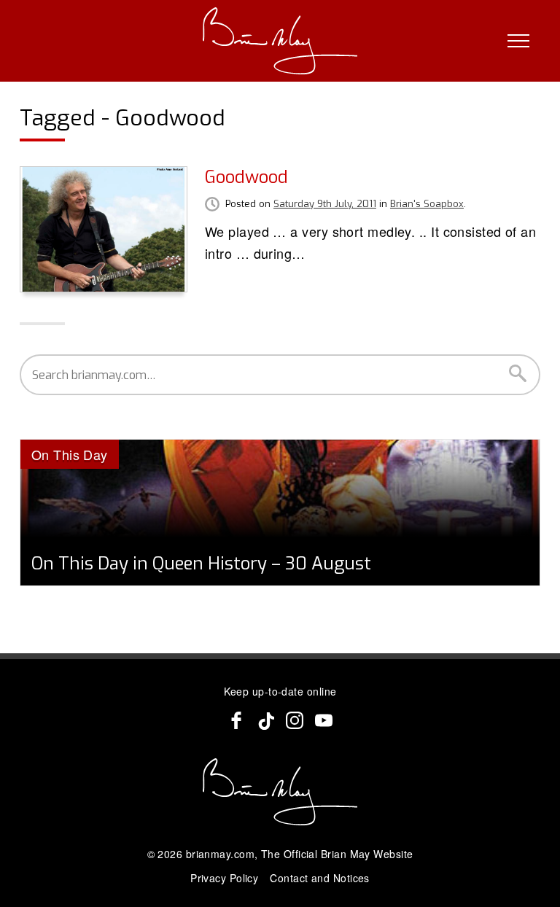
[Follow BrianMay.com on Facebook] (236, 720)
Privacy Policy (224, 878)
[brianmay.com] (280, 41)
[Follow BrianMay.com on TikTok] (265, 720)
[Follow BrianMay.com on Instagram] (294, 720)
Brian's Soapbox (427, 204)
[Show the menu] (518, 41)
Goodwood (246, 177)
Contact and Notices (320, 878)
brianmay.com (220, 853)
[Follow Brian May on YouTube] (323, 720)
